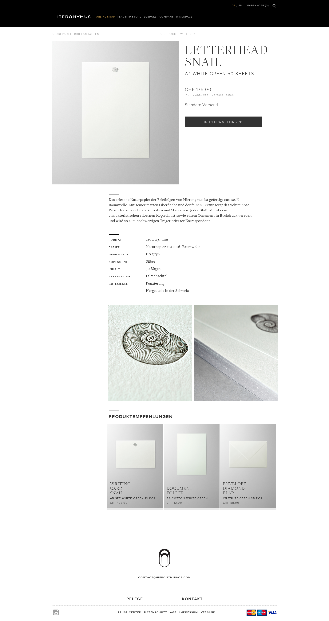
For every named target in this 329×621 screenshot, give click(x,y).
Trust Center (129, 612)
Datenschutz (155, 612)
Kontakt (192, 599)
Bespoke (150, 16)
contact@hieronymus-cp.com (164, 577)
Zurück (169, 33)
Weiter (186, 33)
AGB (173, 612)
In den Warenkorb (223, 122)
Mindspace (184, 16)
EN (240, 5)
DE (234, 5)
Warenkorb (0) (258, 5)
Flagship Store (129, 16)
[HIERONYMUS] (74, 16)
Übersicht (77, 33)
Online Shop (105, 16)
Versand (208, 612)
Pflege (134, 599)
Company (167, 16)
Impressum (188, 612)
